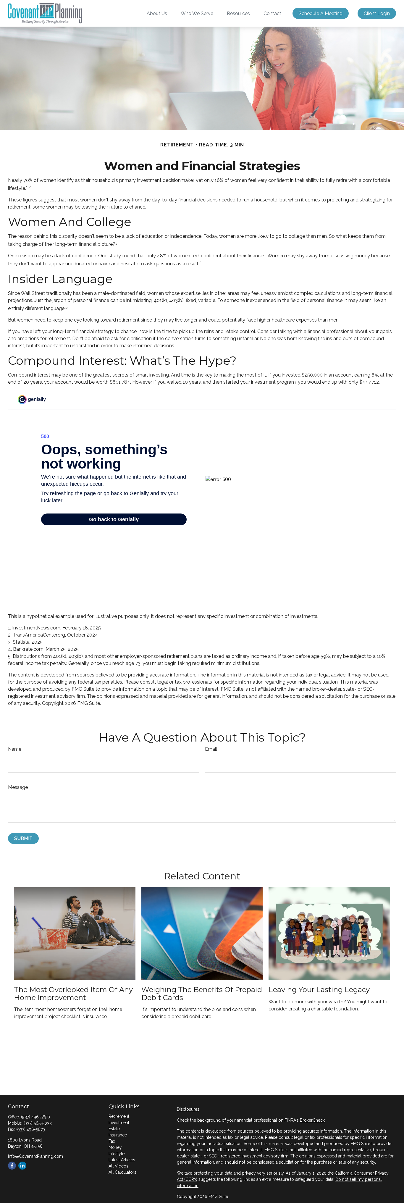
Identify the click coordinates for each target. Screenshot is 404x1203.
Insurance (118, 1135)
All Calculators (122, 1172)
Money (115, 1147)
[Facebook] (12, 1166)
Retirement (119, 1116)
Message (18, 787)
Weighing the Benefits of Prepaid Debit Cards (201, 993)
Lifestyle (117, 1153)
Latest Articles (122, 1159)
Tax (112, 1141)
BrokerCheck (312, 1120)
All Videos (118, 1166)
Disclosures (188, 1109)
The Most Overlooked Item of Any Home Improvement (73, 993)
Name (14, 749)
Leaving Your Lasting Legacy (319, 989)
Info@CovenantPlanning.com (35, 1156)
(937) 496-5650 (35, 1117)
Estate (114, 1128)
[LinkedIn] (22, 1166)
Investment (119, 1122)
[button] (156, 13)
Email (211, 749)
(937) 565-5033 (37, 1123)
